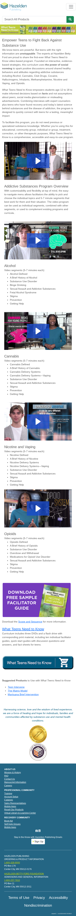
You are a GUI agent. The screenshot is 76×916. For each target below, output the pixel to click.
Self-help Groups (12, 824)
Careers (8, 785)
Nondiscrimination (38, 905)
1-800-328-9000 (12, 862)
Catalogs (8, 800)
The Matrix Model (17, 690)
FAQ (6, 776)
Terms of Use (18, 898)
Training (8, 793)
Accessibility (58, 898)
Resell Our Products (14, 809)
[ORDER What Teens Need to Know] (38, 662)
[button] (38, 161)
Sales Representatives (15, 803)
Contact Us (9, 779)
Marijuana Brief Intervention (23, 694)
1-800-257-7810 (12, 880)
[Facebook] (37, 830)
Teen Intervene (16, 687)
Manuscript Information (15, 782)
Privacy (39, 898)
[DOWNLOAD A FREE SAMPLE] (36, 599)
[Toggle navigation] (71, 6)
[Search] (70, 19)
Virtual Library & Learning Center (20, 813)
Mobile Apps (10, 806)
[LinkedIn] (39, 830)
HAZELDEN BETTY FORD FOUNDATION (24, 874)
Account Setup (11, 796)
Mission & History (12, 772)
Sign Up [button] (38, 841)
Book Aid (8, 821)
